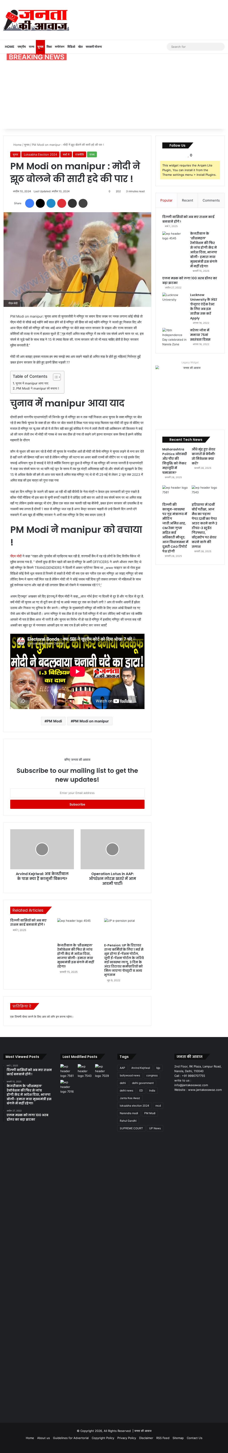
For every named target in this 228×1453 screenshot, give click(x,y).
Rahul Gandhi (128, 1120)
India (152, 1090)
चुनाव (40, 46)
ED (141, 1090)
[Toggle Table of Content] (55, 377)
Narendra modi (129, 1113)
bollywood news (130, 1075)
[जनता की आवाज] (36, 20)
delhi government (143, 1083)
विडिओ (71, 46)
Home (9, 46)
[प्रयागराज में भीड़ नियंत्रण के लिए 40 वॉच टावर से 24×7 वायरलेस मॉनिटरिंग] (68, 1246)
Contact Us (194, 1438)
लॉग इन (55, 1016)
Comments (211, 200)
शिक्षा (49, 46)
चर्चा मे (66, 154)
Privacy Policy (126, 1438)
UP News (155, 1128)
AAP (122, 1067)
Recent (187, 200)
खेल (80, 46)
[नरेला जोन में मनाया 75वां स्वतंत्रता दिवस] (174, 337)
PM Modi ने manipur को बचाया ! (37, 388)
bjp (158, 1067)
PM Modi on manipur (91, 721)
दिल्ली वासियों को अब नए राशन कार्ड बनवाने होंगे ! (28, 922)
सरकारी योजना (94, 46)
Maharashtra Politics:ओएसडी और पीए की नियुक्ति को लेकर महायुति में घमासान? (174, 461)
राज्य (31, 46)
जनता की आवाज (142, 1431)
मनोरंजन (59, 46)
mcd (158, 1105)
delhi (123, 1083)
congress (152, 1075)
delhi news (126, 1090)
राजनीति (79, 154)
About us (43, 1438)
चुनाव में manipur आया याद (32, 383)
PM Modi (54, 721)
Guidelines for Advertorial (71, 1438)
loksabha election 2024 (134, 1105)
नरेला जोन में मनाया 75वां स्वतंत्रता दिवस (200, 335)
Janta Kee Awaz (130, 1098)
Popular (166, 200)
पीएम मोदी (16, 556)
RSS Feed (162, 1438)
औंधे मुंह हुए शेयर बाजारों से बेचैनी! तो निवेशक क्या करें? (203, 456)
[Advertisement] (114, 95)
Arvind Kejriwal (140, 1067)
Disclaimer (146, 1438)
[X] (182, 1098)
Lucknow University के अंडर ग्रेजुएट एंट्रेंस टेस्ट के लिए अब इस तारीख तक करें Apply (203, 306)
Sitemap (178, 1438)
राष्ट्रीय (22, 46)
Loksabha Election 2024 (40, 154)
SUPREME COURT (131, 1128)
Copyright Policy (103, 1438)
